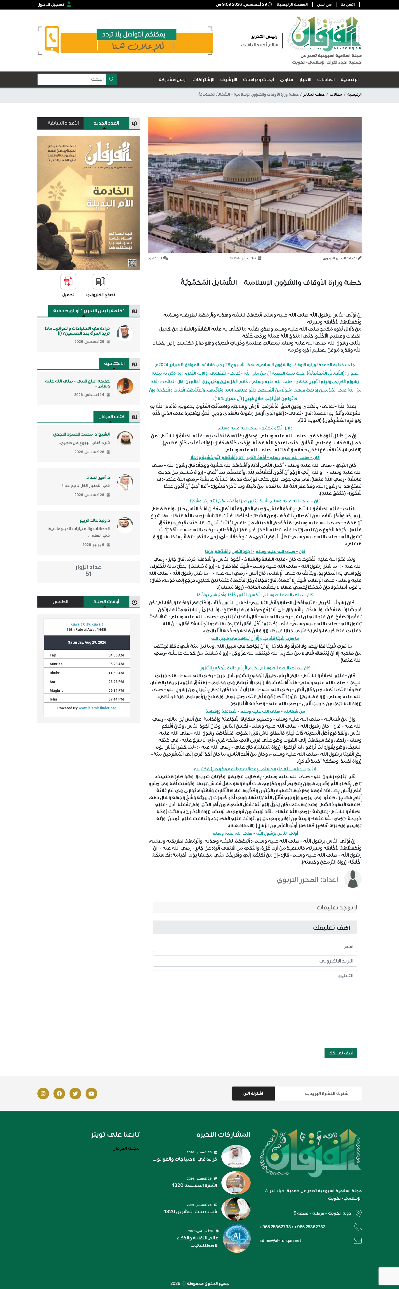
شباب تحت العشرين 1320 (190, 1212)
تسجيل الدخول (50, 4)
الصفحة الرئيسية (292, 4)
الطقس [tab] (60, 602)
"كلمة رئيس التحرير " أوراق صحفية (89, 311)
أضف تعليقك (340, 1053)
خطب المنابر (314, 94)
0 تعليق (155, 258)
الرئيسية (354, 94)
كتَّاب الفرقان (111, 417)
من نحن (324, 4)
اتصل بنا (348, 4)
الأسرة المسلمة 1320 (194, 1185)
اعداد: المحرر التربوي (307, 879)
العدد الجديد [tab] (106, 123)
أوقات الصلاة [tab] (106, 602)
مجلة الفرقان (126, 1148)
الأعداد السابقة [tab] (63, 123)
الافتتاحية (114, 363)
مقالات (336, 94)
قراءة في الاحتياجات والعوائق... (185, 1159)
